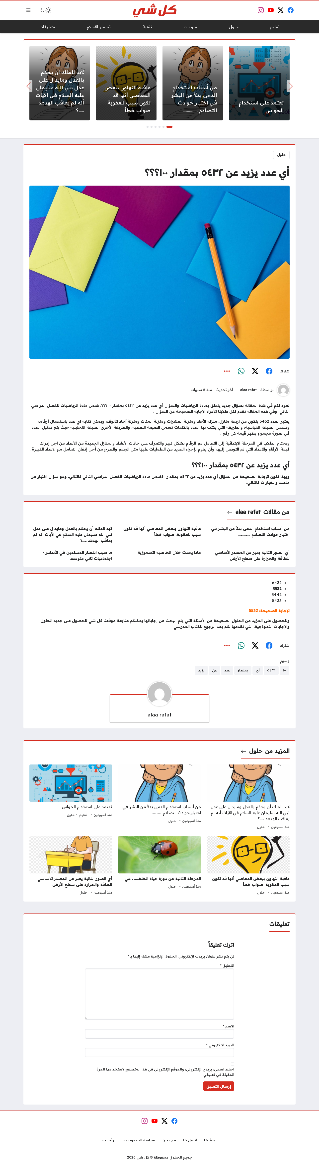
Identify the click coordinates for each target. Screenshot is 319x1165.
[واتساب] (241, 371)
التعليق (227, 965)
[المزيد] (227, 371)
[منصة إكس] (255, 371)
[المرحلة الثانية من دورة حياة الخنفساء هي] (159, 866)
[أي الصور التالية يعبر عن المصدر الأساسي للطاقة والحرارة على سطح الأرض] (248, 555)
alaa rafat (248, 390)
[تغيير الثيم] (45, 10)
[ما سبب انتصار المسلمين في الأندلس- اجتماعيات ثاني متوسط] (70, 555)
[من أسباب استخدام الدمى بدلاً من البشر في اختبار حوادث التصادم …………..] (192, 83)
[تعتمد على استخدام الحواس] (259, 83)
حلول (281, 154)
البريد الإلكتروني (220, 1045)
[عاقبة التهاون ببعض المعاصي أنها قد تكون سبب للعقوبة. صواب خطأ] (126, 83)
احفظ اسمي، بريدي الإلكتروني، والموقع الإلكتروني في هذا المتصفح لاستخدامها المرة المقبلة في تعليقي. (165, 1072)
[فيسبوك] (269, 371)
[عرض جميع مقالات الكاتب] (283, 390)
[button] (169, 127)
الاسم (228, 1026)
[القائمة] (28, 10)
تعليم (83, 815)
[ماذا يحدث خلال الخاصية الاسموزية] (159, 555)
